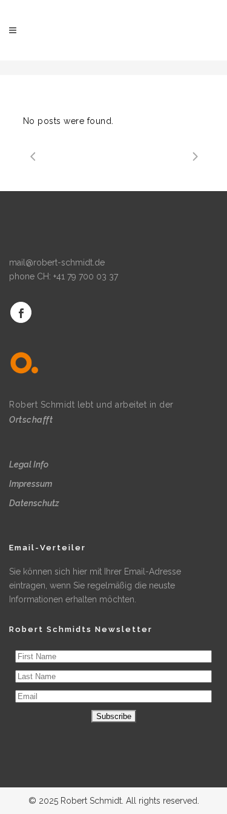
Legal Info (28, 464)
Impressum (30, 484)
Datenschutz (34, 503)
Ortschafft (31, 420)
